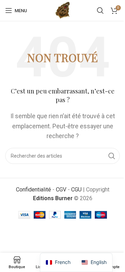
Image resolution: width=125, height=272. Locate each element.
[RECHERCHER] (112, 156)
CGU (76, 189)
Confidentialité (33, 189)
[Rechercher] (100, 10)
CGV (61, 189)
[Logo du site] (62, 10)
